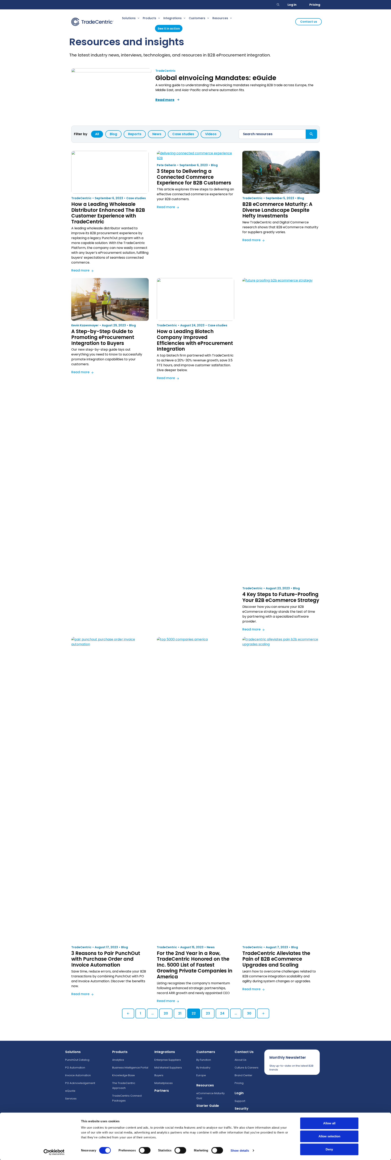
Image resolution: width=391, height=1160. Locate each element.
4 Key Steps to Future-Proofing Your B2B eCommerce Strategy (280, 597)
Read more (82, 271)
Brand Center (243, 1075)
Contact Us (244, 1052)
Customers (197, 18)
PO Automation (75, 1067)
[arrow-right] (178, 99)
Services (71, 1098)
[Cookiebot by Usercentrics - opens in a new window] (54, 1152)
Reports (134, 134)
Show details (240, 1150)
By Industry (203, 1067)
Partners (161, 1090)
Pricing (314, 5)
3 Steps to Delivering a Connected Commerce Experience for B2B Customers (194, 177)
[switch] (144, 1150)
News (156, 134)
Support (240, 1101)
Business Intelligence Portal (130, 1067)
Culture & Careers (246, 1067)
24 (222, 1013)
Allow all (329, 1123)
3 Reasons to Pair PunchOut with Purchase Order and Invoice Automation (105, 959)
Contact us (308, 22)
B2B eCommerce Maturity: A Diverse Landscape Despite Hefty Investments (277, 210)
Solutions (129, 18)
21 (179, 1013)
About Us (240, 1060)
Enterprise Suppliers (167, 1060)
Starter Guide (207, 1105)
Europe (201, 1075)
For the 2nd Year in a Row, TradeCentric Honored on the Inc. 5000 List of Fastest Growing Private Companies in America (194, 965)
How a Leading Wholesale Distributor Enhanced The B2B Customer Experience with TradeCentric (108, 213)
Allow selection (329, 1136)
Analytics (118, 1060)
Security (241, 1108)
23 (208, 1013)
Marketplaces (163, 1083)
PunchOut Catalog (77, 1060)
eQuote (70, 1091)
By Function (203, 1060)
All (97, 134)
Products (149, 18)
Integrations (172, 18)
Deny (329, 1149)
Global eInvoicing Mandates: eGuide (215, 77)
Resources (220, 18)
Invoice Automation (78, 1075)
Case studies (183, 134)
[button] (278, 5)
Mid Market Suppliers (168, 1067)
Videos (210, 134)
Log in (292, 5)
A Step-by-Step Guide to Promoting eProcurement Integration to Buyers (102, 337)
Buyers (158, 1075)
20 (166, 1013)
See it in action (169, 28)
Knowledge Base (123, 1075)
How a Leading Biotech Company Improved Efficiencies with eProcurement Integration (195, 340)
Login (239, 1093)
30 (249, 1013)
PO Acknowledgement (80, 1083)
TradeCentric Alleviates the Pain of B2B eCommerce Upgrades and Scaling (276, 959)
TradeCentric (165, 71)
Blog (113, 134)
